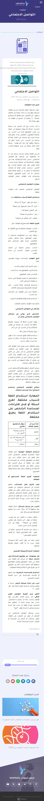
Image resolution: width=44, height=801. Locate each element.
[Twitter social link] (13, 784)
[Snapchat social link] (19, 784)
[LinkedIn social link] (24, 784)
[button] (33, 681)
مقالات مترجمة (22, 100)
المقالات (22, 10)
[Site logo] (22, 3)
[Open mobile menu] (41, 2)
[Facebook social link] (36, 784)
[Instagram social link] (30, 784)
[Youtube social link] (8, 784)
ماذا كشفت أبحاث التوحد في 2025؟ (23, 748)
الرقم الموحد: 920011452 (22, 778)
